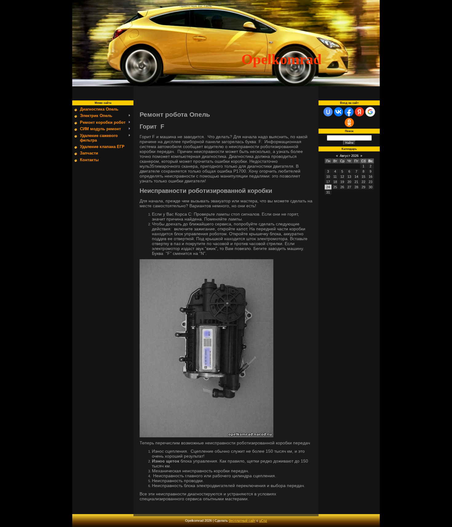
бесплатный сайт (242, 520)
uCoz (263, 520)
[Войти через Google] (370, 112)
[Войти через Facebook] (349, 111)
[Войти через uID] (328, 111)
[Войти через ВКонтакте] (338, 111)
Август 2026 (349, 156)
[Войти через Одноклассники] (349, 122)
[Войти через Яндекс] (359, 111)
